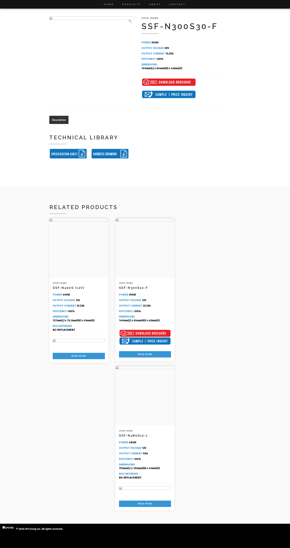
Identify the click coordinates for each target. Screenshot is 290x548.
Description (59, 120)
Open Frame (150, 18)
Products (131, 4)
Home (109, 4)
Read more (78, 356)
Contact (177, 4)
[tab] (58, 120)
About (155, 4)
